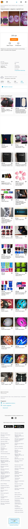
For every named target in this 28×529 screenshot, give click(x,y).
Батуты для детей (5, 493)
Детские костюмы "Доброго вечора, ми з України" (5, 461)
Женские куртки (4, 433)
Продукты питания (5, 485)
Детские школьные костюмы (5, 469)
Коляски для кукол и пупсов (5, 488)
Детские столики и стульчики (19, 461)
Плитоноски (3, 446)
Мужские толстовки (19, 483)
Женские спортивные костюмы (5, 435)
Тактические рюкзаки (5, 453)
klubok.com (2, 2)
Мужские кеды (18, 466)
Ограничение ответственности (18, 503)
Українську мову (14, 522)
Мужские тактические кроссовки (19, 489)
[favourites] (7, 2)
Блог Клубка (17, 496)
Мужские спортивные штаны (19, 481)
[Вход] (26, 2)
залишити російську (14, 525)
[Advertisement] (14, 30)
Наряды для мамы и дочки (19, 444)
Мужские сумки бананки (18, 486)
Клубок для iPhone (19, 510)
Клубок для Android (19, 512)
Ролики (2, 494)
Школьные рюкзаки (5, 501)
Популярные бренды (19, 498)
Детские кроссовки (5, 499)
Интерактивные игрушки (4, 497)
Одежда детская (4, 464)
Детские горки (4, 456)
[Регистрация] (21, 2)
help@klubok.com (18, 508)
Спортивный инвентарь (20, 70)
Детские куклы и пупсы (4, 491)
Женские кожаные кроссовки (5, 444)
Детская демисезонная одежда (18, 451)
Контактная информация (18, 500)
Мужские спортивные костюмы (19, 469)
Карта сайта (17, 492)
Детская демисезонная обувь (19, 458)
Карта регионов (18, 494)
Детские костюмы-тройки (5, 467)
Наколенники (4, 393)
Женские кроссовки (19, 433)
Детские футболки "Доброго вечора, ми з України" (5, 472)
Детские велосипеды (5, 480)
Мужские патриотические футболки (18, 472)
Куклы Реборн (4, 483)
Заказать (14, 39)
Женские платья (4, 437)
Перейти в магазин (8, 86)
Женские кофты (4, 451)
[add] (16, 2)
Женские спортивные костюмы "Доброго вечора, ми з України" (19, 440)
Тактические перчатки (17, 479)
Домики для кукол (5, 458)
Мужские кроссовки (19, 464)
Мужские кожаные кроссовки (19, 476)
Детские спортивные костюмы (5, 504)
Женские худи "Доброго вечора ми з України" (19, 435)
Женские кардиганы (5, 439)
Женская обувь (4, 441)
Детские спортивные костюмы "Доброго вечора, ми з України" (5, 477)
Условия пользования (17, 506)
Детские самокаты (19, 446)
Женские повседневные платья (4, 448)
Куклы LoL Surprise (19, 448)
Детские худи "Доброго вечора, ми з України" (19, 455)
